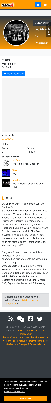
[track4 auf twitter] (40, 318)
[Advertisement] (25, 104)
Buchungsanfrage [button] (15, 73)
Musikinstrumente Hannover (32, 340)
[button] (38, 4)
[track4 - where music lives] (7, 4)
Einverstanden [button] (25, 398)
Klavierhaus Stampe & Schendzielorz (25, 344)
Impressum (26, 334)
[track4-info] (21, 318)
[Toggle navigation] (45, 4)
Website (9, 139)
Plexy (14, 170)
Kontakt (44, 330)
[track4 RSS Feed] (11, 318)
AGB (20, 330)
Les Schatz (17, 160)
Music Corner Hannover (16, 337)
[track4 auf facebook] (30, 318)
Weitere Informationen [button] (14, 391)
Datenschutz (31, 330)
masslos (16, 180)
